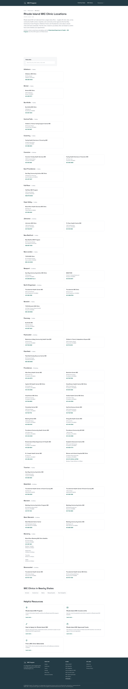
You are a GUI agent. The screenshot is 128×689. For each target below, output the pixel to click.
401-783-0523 (28, 494)
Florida (46, 670)
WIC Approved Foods (70, 674)
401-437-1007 (28, 179)
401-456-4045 (28, 459)
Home (25, 10)
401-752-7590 (69, 378)
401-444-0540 (69, 424)
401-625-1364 (28, 477)
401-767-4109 (69, 577)
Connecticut (35, 592)
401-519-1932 (69, 229)
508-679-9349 (29, 195)
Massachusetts (51, 592)
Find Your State (81, 2)
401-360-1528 (28, 295)
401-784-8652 (28, 401)
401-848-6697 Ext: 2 (30, 278)
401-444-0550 (28, 389)
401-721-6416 (69, 345)
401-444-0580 (69, 436)
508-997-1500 (28, 245)
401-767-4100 (28, 577)
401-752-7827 (28, 129)
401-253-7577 (28, 96)
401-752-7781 (28, 412)
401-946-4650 (69, 162)
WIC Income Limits (69, 672)
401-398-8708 (69, 295)
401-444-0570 (28, 378)
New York (47, 672)
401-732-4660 (69, 511)
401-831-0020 (69, 389)
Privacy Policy (89, 668)
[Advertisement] (64, 46)
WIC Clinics (90, 2)
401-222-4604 (28, 447)
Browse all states (49, 674)
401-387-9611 (28, 544)
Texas (46, 668)
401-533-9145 (28, 424)
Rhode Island (30, 10)
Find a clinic (28, 59)
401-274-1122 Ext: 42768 (72, 459)
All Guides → (68, 678)
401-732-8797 (28, 229)
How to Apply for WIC (70, 670)
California (47, 666)
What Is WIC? (68, 664)
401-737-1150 (28, 511)
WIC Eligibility (68, 668)
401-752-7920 (69, 412)
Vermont (27, 592)
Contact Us (89, 666)
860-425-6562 (29, 311)
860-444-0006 (29, 262)
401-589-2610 (28, 146)
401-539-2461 (28, 212)
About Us (88, 664)
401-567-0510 (28, 112)
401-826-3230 (28, 527)
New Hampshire (62, 592)
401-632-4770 (69, 447)
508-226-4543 (29, 79)
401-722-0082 (28, 345)
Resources (100, 2)
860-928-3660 (29, 361)
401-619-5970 (69, 278)
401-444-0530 (69, 401)
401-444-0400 (28, 436)
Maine (43, 592)
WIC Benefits (68, 666)
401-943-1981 (28, 162)
